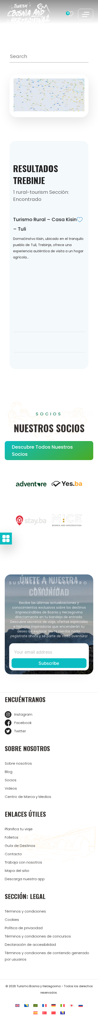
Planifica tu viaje (19, 828)
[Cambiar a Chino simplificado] (53, 1013)
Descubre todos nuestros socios (42, 450)
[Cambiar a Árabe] (35, 1005)
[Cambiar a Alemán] (53, 1005)
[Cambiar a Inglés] (17, 1005)
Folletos (11, 837)
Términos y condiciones (25, 911)
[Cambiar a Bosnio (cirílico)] (62, 1013)
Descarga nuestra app (25, 878)
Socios (10, 779)
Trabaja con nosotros (23, 862)
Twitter (20, 731)
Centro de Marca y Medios (28, 796)
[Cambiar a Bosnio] (26, 1005)
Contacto (13, 853)
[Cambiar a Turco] (44, 1013)
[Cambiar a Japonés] (71, 1005)
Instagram (23, 714)
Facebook (23, 722)
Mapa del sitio (17, 870)
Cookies (12, 919)
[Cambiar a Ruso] (80, 1005)
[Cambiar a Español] (35, 1013)
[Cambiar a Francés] (44, 1005)
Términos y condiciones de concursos (38, 936)
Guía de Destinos (20, 845)
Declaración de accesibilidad (30, 944)
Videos (11, 788)
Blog (8, 771)
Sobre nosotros (18, 763)
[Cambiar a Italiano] (62, 1005)
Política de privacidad (24, 927)
